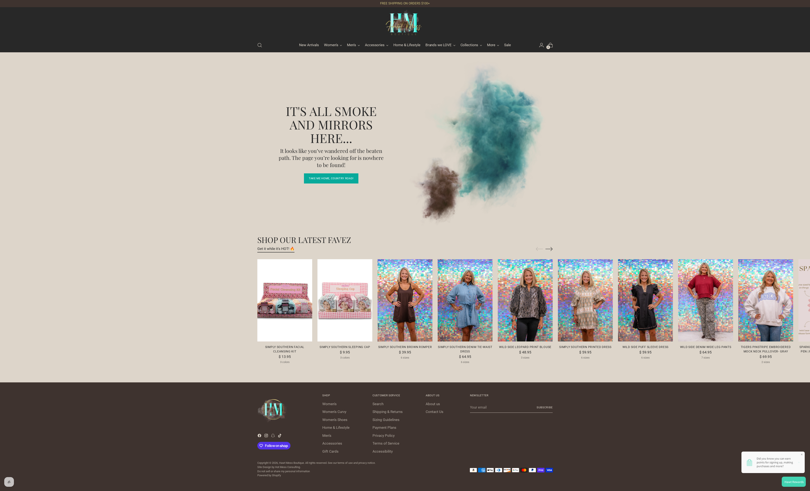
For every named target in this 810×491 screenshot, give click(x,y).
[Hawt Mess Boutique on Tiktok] (280, 436)
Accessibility (383, 451)
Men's (326, 435)
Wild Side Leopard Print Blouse (525, 347)
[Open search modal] (259, 45)
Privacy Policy (384, 435)
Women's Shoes (334, 420)
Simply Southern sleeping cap (345, 347)
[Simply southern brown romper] (405, 300)
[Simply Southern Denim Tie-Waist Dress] (465, 300)
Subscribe (545, 407)
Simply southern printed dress (585, 347)
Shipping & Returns (388, 412)
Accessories (332, 443)
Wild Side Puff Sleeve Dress (645, 347)
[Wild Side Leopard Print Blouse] (525, 300)
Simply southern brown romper (405, 347)
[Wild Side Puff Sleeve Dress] (645, 300)
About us (433, 404)
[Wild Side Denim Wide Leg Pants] (705, 300)
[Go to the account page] (541, 45)
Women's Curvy (334, 412)
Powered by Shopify (269, 475)
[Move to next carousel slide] (549, 248)
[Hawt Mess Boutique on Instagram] (266, 436)
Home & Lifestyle (336, 427)
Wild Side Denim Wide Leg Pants (705, 347)
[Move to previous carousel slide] (539, 249)
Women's (329, 404)
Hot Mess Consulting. (288, 467)
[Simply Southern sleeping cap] (344, 300)
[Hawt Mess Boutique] (405, 24)
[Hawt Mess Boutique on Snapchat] (273, 436)
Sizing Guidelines (386, 420)
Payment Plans (384, 427)
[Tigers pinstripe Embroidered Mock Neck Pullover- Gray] (765, 300)
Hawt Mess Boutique (291, 462)
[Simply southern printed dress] (585, 300)
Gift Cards (330, 451)
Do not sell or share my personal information (283, 471)
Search (378, 404)
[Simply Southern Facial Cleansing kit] (284, 300)
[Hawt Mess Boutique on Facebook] (259, 436)
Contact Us (434, 412)
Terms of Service (386, 443)
